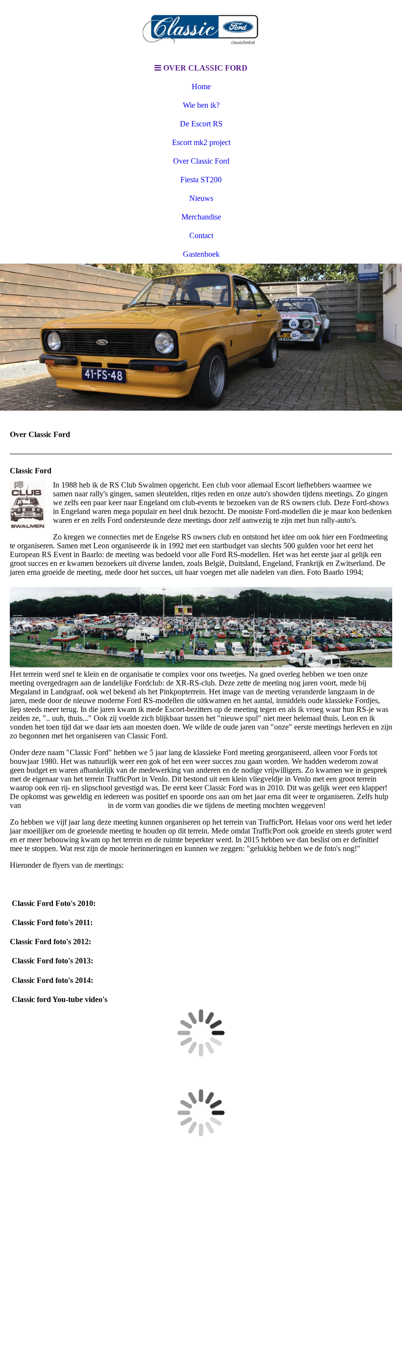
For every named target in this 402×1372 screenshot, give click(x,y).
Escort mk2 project (201, 142)
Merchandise (201, 217)
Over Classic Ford (201, 161)
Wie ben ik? (201, 105)
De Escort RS (201, 124)
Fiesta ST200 (201, 179)
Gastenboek (201, 254)
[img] (201, 29)
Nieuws (201, 198)
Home (201, 86)
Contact (201, 235)
